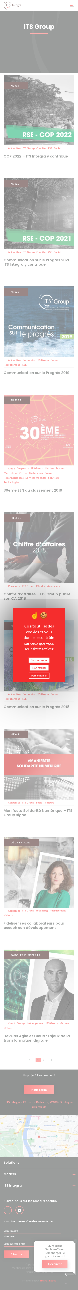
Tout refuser (39, 667)
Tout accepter (39, 659)
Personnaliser (39, 675)
